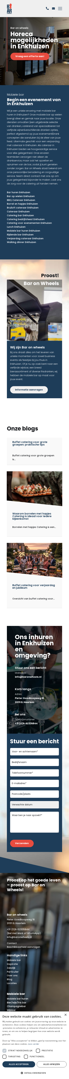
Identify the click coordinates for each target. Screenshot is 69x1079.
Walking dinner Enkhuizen (21, 242)
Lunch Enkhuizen (16, 226)
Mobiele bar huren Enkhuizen (23, 230)
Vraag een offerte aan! (29, 56)
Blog (9, 979)
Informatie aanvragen (29, 389)
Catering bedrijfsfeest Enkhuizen (26, 219)
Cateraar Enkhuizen (18, 211)
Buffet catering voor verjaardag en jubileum (33, 586)
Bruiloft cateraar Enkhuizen (23, 207)
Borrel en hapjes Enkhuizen (22, 203)
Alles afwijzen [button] (51, 1064)
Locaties (12, 983)
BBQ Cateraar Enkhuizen (21, 200)
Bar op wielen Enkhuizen (21, 196)
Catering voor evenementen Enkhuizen (29, 223)
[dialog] (34, 1045)
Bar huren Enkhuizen (18, 192)
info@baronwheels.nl (19, 937)
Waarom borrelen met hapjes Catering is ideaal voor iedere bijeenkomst (32, 516)
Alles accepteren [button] (19, 1064)
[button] (34, 1073)
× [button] (65, 1015)
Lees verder (33, 1044)
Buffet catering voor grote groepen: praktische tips (29, 443)
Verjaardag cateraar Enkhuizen (25, 238)
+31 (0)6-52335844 (18, 929)
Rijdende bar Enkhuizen (20, 234)
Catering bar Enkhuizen (20, 215)
